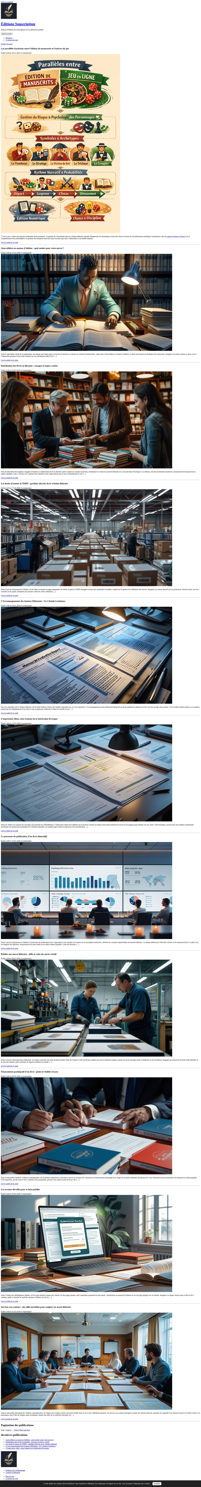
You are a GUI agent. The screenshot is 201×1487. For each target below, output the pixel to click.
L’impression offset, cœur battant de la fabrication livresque (27, 1448)
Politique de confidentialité (15, 1470)
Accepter (157, 1484)
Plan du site (10, 1476)
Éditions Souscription (18, 24)
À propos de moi (12, 40)
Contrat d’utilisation (13, 1472)
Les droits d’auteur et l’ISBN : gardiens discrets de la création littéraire (31, 1444)
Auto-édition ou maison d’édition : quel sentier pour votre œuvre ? (30, 1440)
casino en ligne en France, (176, 236)
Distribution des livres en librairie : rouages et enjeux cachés (27, 1442)
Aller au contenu (7, 2)
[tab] (7, 34)
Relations (9, 38)
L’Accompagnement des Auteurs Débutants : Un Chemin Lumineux (31, 1446)
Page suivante (25, 1430)
